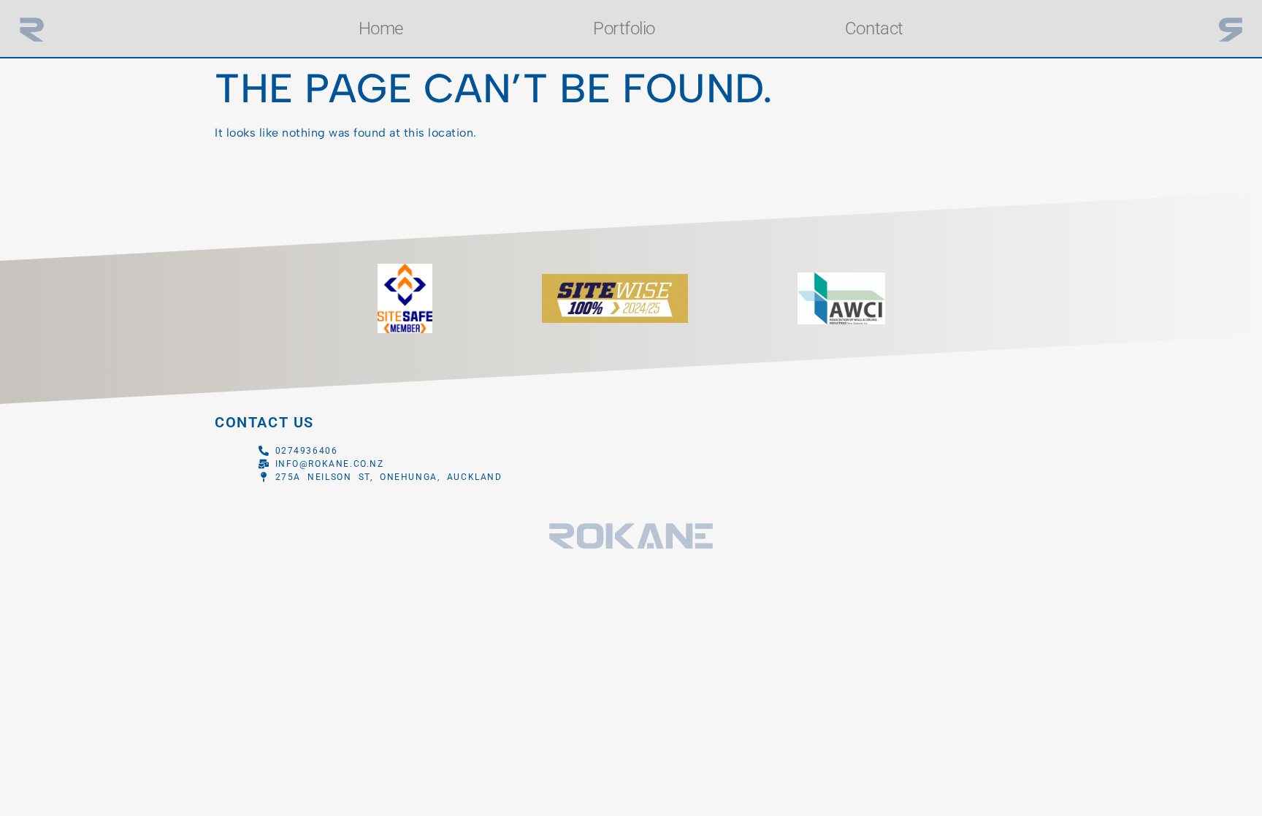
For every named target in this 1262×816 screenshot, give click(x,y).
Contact (874, 28)
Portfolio (624, 28)
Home (381, 28)
